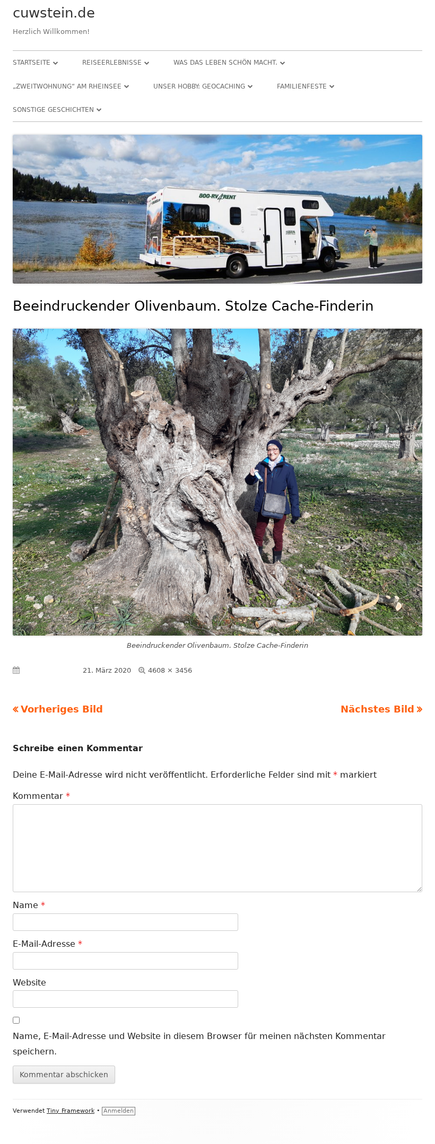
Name (29, 905)
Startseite (31, 62)
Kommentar (41, 796)
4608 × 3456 (170, 670)
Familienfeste (302, 86)
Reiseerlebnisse (112, 62)
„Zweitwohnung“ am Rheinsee (67, 86)
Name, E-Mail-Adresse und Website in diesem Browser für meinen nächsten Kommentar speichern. (199, 1044)
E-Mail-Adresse (47, 944)
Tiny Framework (70, 1110)
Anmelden (118, 1110)
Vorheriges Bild (62, 709)
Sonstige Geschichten (53, 109)
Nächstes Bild (377, 709)
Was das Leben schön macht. (225, 62)
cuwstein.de (54, 13)
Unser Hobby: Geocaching (199, 86)
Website (29, 983)
